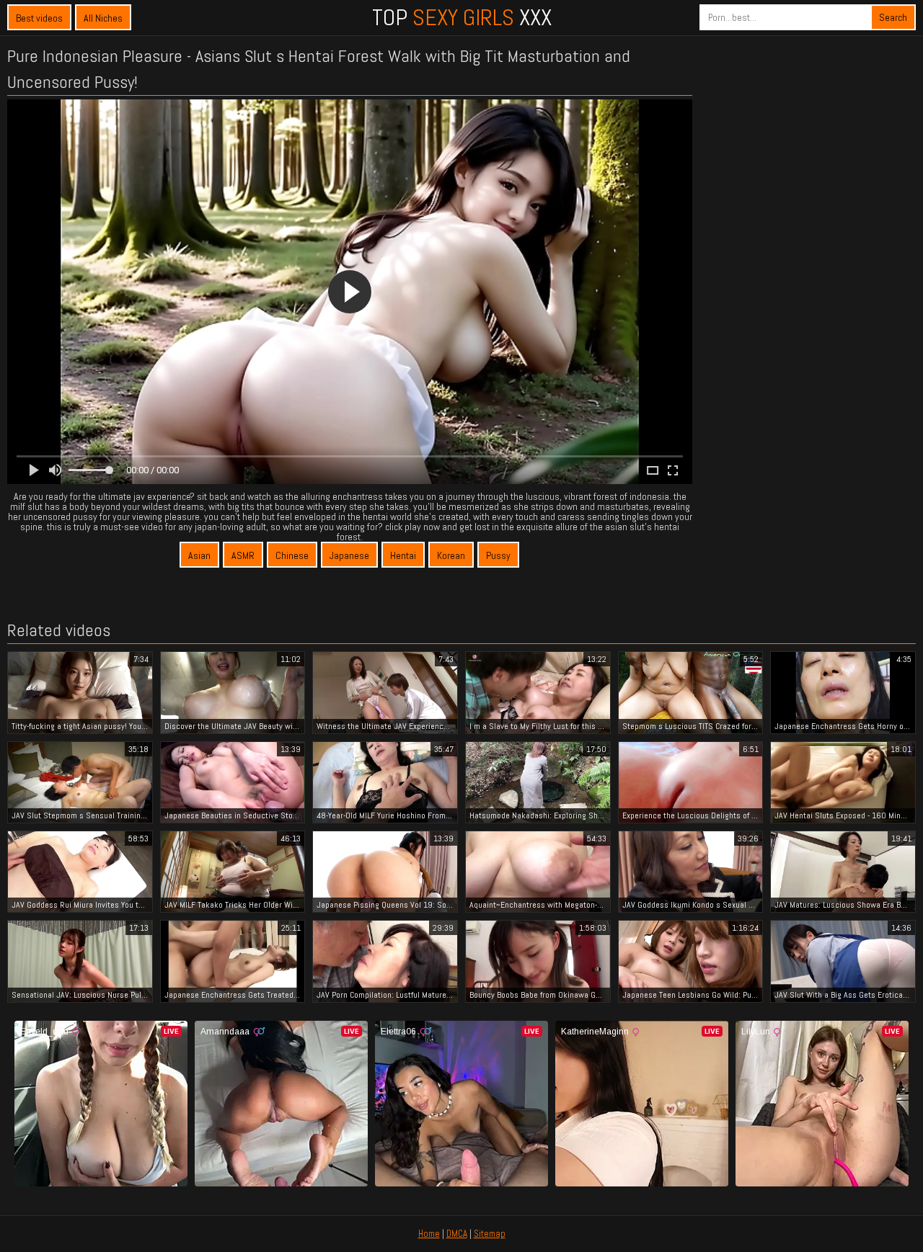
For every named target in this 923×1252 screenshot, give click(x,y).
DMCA (456, 1234)
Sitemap (489, 1234)
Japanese (349, 555)
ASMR (243, 555)
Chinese (292, 555)
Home (429, 1234)
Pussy (498, 555)
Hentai (403, 555)
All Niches (103, 18)
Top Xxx (462, 17)
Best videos (39, 18)
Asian (199, 555)
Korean (451, 555)
